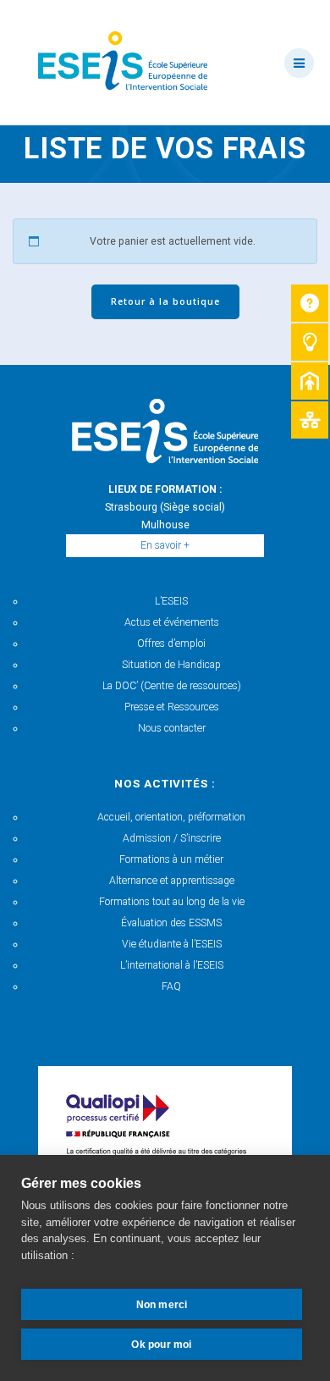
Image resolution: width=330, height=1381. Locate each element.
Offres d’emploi (171, 643)
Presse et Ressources (171, 707)
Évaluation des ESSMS (171, 923)
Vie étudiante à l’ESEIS (172, 944)
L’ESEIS (171, 601)
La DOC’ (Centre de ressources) (171, 686)
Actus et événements (171, 622)
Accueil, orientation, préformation (171, 817)
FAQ (171, 986)
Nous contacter (172, 728)
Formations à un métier (171, 859)
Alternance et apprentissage (171, 881)
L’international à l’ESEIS (171, 965)
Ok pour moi (161, 1345)
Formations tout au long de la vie (172, 902)
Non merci (162, 1305)
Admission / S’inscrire (172, 838)
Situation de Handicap (171, 665)
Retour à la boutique (165, 301)
